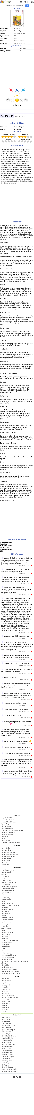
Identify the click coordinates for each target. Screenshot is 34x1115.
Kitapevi (8, 139)
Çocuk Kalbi (5, 897)
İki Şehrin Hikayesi (7, 918)
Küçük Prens (5, 934)
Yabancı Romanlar (7, 1032)
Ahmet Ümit (5, 979)
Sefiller (3, 949)
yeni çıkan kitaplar (7, 850)
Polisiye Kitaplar (6, 1040)
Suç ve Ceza (5, 947)
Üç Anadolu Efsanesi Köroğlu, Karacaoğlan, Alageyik (15, 962)
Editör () (25, 135)
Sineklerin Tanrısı (7, 909)
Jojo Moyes (5, 993)
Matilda (3, 838)
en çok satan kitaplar (8, 852)
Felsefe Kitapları (6, 1048)
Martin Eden (5, 965)
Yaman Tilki (5, 824)
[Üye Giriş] (32, 2)
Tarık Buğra (5, 1008)
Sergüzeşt (4, 924)
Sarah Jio (4, 1006)
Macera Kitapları (6, 1042)
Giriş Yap (17, 116)
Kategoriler (17, 1015)
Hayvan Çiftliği (6, 880)
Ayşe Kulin (4, 983)
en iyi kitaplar (5, 848)
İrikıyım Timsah (6, 826)
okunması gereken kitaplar (10, 854)
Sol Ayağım (5, 945)
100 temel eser (6, 858)
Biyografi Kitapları (7, 1067)
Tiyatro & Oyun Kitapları (9, 1071)
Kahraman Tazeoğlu (7, 995)
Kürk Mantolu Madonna (8, 955)
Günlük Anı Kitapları (7, 1057)
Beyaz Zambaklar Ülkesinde (10, 905)
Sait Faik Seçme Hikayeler (9, 969)
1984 (3, 878)
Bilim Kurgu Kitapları (7, 1061)
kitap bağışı (5, 864)
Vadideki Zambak (7, 920)
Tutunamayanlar (6, 872)
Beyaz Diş (4, 938)
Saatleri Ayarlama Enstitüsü (10, 940)
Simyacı (4, 951)
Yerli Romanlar (6, 1028)
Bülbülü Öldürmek (7, 903)
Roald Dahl (17, 28)
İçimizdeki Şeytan (7, 922)
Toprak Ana (5, 911)
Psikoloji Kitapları (7, 1052)
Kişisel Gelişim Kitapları (9, 1036)
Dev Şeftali (4, 836)
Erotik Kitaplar (5, 1017)
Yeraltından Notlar (7, 967)
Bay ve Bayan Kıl (6, 818)
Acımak (3, 874)
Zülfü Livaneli (5, 1012)
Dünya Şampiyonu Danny (9, 832)
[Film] (25, 2)
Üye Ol (23, 116)
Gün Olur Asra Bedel (7, 870)
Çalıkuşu (4, 895)
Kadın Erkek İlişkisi (7, 1038)
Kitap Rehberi (17, 867)
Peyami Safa (5, 1001)
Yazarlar (17, 976)
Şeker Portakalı (6, 953)
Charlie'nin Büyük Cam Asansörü (12, 830)
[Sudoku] (21, 2)
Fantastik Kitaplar (7, 1054)
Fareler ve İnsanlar (7, 942)
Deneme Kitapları (7, 1046)
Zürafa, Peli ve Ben (7, 828)
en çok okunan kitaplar (8, 856)
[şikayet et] (32, 565)
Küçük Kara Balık (6, 899)
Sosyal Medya (25, 139)
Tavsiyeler (17, 846)
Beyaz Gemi (5, 926)
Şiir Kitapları (5, 1065)
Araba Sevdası (6, 928)
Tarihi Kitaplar (5, 1021)
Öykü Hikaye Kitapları (8, 1030)
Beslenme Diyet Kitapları (9, 1069)
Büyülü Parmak (6, 840)
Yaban (3, 930)
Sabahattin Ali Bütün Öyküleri (10, 973)
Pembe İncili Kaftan (7, 957)
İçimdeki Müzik (6, 893)
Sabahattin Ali (5, 1003)
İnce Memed (5, 913)
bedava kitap (5, 860)
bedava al (23, 48)
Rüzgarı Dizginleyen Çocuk (10, 971)
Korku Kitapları (6, 1019)
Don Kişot (4, 907)
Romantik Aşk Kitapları (8, 1025)
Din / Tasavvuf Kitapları (8, 1044)
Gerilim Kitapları (6, 1050)
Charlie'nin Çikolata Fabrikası (10, 843)
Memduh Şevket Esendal (9, 997)
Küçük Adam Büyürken (8, 822)
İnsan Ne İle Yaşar (7, 932)
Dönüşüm (4, 936)
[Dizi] (28, 2)
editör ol (4, 862)
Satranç (4, 915)
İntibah (3, 901)
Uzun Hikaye (5, 884)
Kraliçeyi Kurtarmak (7, 891)
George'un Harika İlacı (8, 820)
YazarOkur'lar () (9, 135)
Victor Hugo (5, 1010)
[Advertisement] (17, 69)
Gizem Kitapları (6, 1059)
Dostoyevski (5, 989)
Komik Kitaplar (6, 1034)
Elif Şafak (4, 991)
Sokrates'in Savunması (8, 882)
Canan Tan (4, 987)
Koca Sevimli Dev (7, 834)
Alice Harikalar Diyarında (9, 886)
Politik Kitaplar (6, 1063)
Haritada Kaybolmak (7, 889)
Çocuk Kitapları (18, 31)
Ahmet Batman (6, 981)
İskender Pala (5, 985)
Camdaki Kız (5, 876)
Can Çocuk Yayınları (19, 33)
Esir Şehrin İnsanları (7, 959)
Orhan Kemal (5, 999)
